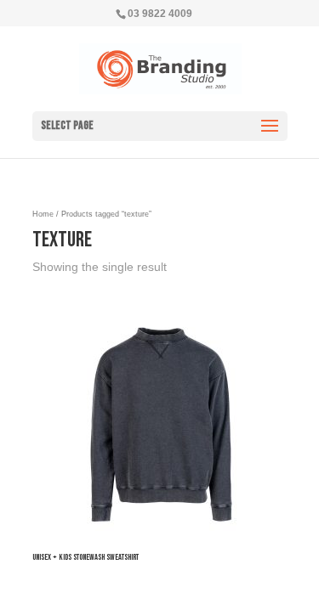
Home (43, 214)
